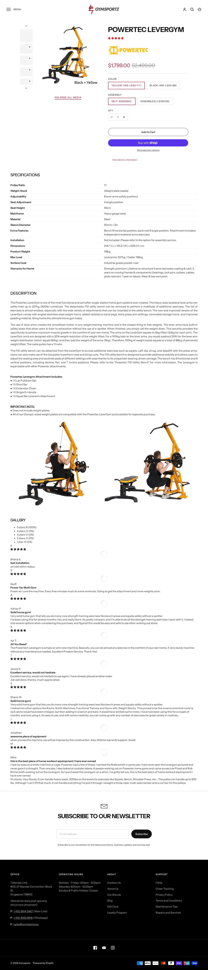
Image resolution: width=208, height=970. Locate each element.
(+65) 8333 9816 (23, 917)
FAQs (159, 882)
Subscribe (141, 834)
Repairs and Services (168, 912)
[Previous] (26, 26)
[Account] (184, 9)
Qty (110, 110)
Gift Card (112, 906)
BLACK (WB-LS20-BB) (163, 85)
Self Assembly (121, 101)
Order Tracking (165, 888)
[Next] (26, 88)
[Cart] (199, 9)
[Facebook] (95, 947)
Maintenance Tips (167, 906)
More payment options (148, 150)
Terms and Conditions (169, 900)
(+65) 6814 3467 (23, 911)
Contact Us (114, 882)
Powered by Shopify (43, 963)
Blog (110, 900)
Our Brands (114, 894)
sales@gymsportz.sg (26, 924)
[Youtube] (104, 947)
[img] (18, 549)
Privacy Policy (164, 894)
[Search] (192, 9)
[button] (116, 38)
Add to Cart (148, 132)
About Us (112, 888)
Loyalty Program (117, 912)
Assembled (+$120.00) (154, 101)
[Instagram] (112, 947)
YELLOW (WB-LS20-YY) (126, 85)
